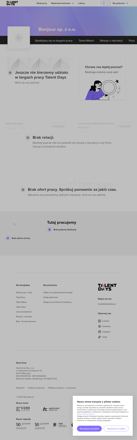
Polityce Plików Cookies (85, 414)
